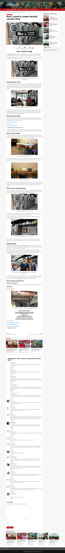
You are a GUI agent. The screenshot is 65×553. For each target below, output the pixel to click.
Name (8, 518)
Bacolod (8, 14)
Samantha (11, 414)
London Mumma (12, 456)
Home (7, 548)
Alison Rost (12, 486)
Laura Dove (12, 362)
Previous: (12, 334)
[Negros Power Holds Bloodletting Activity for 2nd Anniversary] (46, 36)
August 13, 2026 (40, 351)
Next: (35, 334)
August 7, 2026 (41, 544)
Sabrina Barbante (13, 463)
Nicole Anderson (12, 422)
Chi (10, 437)
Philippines (23, 83)
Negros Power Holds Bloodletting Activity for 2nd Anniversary (54, 37)
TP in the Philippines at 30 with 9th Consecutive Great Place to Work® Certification (12, 350)
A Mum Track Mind (13, 384)
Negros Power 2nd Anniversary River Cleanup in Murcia (37, 349)
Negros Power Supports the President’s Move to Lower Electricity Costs (54, 43)
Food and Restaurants (24, 9)
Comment (8, 506)
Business (19, 9)
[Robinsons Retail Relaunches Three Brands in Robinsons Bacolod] (24, 344)
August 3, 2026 (52, 544)
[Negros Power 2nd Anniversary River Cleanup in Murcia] (37, 344)
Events (37, 9)
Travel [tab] (55, 13)
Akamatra (11, 369)
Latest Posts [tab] (46, 13)
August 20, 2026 (15, 352)
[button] (58, 9)
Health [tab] (51, 13)
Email (26, 518)
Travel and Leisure (32, 9)
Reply (12, 367)
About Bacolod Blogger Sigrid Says (11, 9)
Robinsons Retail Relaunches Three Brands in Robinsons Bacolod (24, 350)
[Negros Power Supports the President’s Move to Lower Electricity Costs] (46, 42)
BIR (27, 313)
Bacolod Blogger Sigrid (12, 5)
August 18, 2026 (27, 352)
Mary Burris (12, 407)
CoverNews (35, 551)
